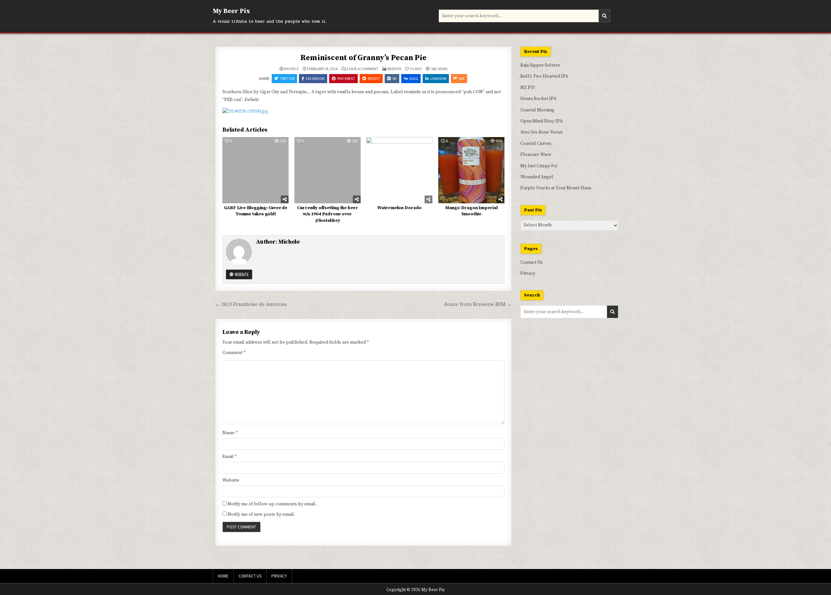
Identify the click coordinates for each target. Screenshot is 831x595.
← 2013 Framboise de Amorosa (251, 304)
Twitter (287, 78)
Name (230, 433)
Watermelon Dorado (399, 208)
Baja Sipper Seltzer (540, 65)
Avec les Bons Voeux (541, 132)
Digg (413, 78)
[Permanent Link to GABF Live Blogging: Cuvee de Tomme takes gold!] (255, 170)
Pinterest (346, 78)
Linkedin (438, 78)
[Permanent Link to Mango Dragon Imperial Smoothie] (471, 170)
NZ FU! (527, 88)
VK (394, 78)
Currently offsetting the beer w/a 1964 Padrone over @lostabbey (327, 214)
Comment (233, 353)
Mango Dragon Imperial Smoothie (471, 211)
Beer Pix (394, 68)
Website (241, 274)
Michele (291, 69)
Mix (462, 78)
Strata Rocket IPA (538, 99)
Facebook (315, 78)
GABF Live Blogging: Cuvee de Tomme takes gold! (255, 211)
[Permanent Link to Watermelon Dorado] (399, 170)
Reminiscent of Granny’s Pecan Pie (363, 58)
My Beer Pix (231, 11)
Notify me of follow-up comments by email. (272, 504)
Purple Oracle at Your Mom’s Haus (555, 188)
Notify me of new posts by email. (261, 514)
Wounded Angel (536, 177)
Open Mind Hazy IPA (541, 121)
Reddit (374, 78)
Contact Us (531, 262)
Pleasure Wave (535, 155)
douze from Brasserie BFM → (478, 304)
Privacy (527, 273)
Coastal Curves (536, 143)
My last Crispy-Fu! (538, 166)
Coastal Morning (537, 110)
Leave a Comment (362, 69)
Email (229, 457)
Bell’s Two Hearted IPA (544, 76)
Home (223, 576)
